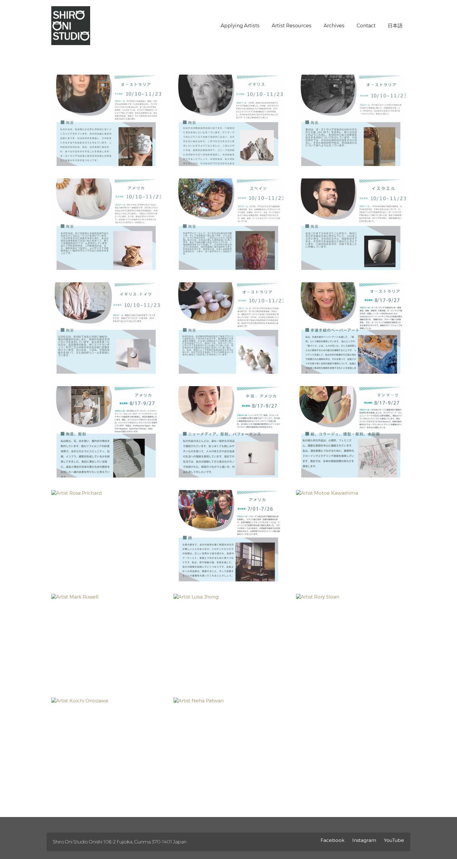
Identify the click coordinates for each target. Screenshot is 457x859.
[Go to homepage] (70, 25)
